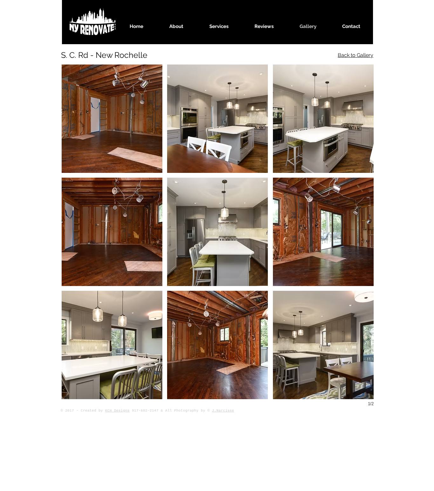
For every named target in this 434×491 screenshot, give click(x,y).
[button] (112, 119)
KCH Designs (117, 411)
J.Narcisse (223, 411)
